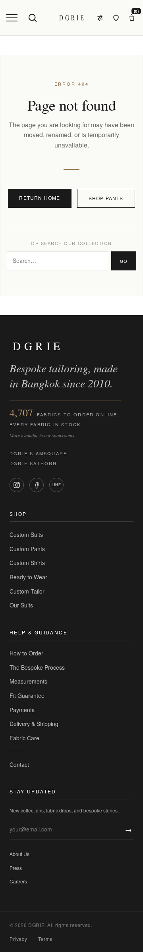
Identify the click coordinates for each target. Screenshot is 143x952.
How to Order (26, 653)
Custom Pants (27, 549)
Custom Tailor (27, 591)
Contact (19, 764)
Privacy (18, 938)
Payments (22, 710)
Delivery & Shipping (34, 724)
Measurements (28, 681)
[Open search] (32, 17)
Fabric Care (24, 738)
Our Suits (21, 605)
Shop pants (106, 198)
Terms (45, 938)
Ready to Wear (28, 577)
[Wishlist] (116, 18)
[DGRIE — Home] (71, 18)
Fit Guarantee (27, 695)
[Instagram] (17, 485)
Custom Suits (26, 534)
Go (124, 261)
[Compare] (100, 18)
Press (16, 867)
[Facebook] (36, 485)
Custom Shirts (27, 563)
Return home (39, 197)
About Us (19, 853)
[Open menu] (12, 18)
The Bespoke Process (37, 667)
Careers (18, 881)
